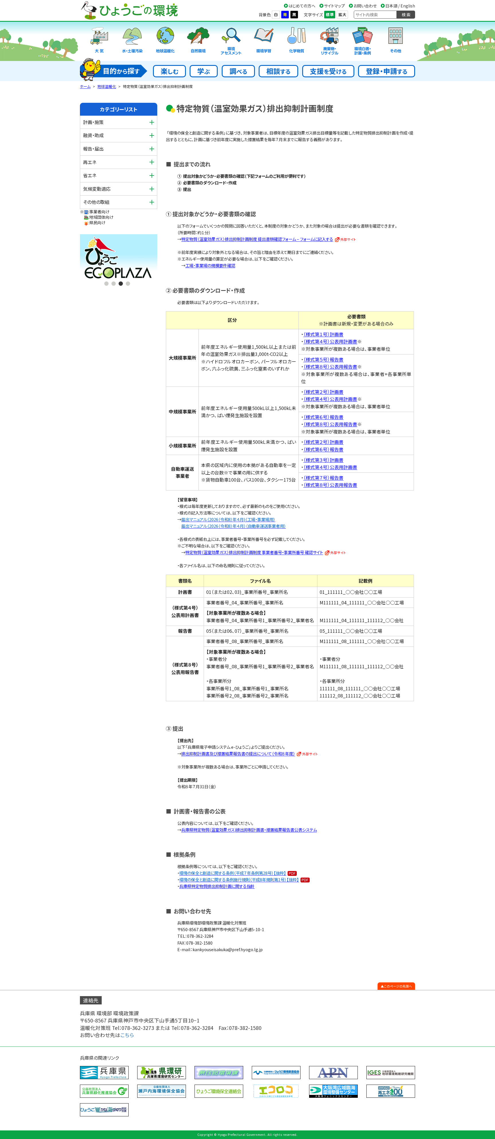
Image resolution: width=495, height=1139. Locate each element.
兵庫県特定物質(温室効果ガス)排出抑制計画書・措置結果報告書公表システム (249, 830)
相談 (278, 71)
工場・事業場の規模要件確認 (210, 265)
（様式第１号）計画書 (323, 334)
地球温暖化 (106, 86)
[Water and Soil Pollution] (132, 41)
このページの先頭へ (398, 986)
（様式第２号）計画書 (323, 391)
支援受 (328, 71)
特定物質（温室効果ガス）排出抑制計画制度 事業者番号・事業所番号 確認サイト (254, 552)
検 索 (406, 14)
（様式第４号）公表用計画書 (330, 341)
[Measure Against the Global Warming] (165, 41)
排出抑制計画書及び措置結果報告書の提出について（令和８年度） (238, 753)
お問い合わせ (365, 6)
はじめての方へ (301, 6)
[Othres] (395, 41)
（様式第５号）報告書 (323, 359)
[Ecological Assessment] (231, 41)
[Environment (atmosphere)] (99, 41)
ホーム (85, 86)
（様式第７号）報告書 (323, 477)
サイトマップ (334, 6)
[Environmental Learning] (263, 41)
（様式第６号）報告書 (323, 416)
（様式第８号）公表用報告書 (330, 366)
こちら (127, 1034)
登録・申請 (386, 71)
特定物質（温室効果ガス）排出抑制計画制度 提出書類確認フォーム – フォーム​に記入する (257, 239)
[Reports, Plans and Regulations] (362, 41)
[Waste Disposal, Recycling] (329, 41)
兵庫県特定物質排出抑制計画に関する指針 (217, 886)
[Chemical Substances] (296, 41)
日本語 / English (400, 6)
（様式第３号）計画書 (323, 459)
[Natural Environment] (198, 41)
